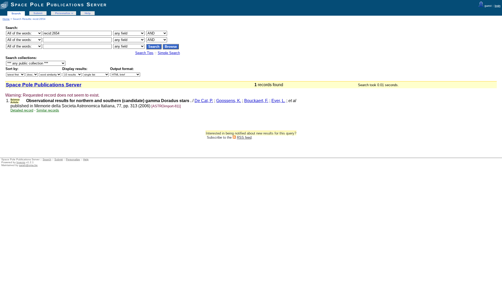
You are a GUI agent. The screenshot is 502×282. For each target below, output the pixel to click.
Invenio (20, 162)
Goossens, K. (228, 100)
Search (16, 13)
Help (87, 13)
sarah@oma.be (28, 165)
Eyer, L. (278, 100)
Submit (37, 13)
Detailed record (21, 110)
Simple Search (169, 53)
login (497, 5)
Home (6, 18)
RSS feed (244, 137)
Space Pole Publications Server (59, 4)
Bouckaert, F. (256, 100)
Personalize (62, 13)
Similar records (47, 110)
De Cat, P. (204, 100)
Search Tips (144, 53)
